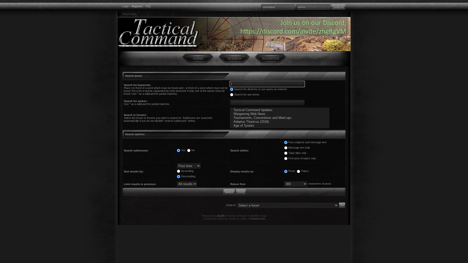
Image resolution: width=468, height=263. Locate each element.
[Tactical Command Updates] (280, 110)
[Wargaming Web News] (280, 114)
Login (125, 6)
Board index (129, 13)
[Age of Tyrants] (280, 126)
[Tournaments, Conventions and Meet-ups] (280, 118)
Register (137, 6)
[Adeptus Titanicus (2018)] (280, 122)
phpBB (220, 215)
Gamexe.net (257, 218)
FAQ (148, 6)
